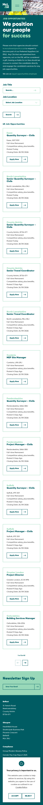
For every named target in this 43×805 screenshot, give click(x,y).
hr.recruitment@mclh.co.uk (14, 49)
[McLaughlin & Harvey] (5, 5)
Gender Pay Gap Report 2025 (15, 755)
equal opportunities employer (24, 74)
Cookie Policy (21, 787)
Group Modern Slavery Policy (15, 751)
